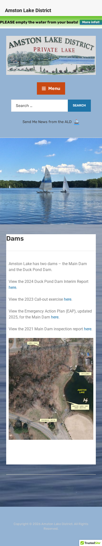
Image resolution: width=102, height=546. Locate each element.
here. (13, 287)
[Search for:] (39, 106)
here (67, 299)
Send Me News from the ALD (48, 122)
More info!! (91, 22)
